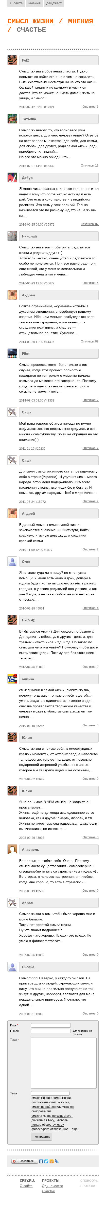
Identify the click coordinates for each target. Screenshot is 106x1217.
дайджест (54, 3)
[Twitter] (46, 1161)
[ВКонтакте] (41, 1161)
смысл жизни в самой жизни (51, 1098)
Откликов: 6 (91, 106)
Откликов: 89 (90, 341)
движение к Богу (43, 1120)
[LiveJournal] (56, 1161)
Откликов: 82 (90, 224)
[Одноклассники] (51, 1161)
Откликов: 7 (91, 400)
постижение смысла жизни (50, 1102)
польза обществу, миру (48, 1124)
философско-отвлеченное (50, 1129)
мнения (34, 3)
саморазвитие (42, 1111)
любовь (62, 1120)
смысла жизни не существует (52, 1115)
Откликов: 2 (91, 448)
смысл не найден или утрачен (53, 1107)
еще (75, 1129)
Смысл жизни (30, 21)
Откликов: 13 (90, 165)
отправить (42, 1136)
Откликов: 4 (91, 283)
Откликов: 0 (91, 667)
